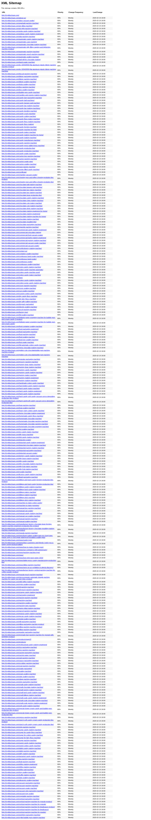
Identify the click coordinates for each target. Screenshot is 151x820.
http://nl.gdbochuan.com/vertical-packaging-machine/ (20, 799)
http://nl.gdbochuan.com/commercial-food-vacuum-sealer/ (22, 235)
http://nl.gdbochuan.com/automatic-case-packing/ (19, 42)
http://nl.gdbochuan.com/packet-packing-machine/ (19, 598)
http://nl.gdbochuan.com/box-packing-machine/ (18, 87)
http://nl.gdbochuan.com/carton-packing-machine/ (19, 159)
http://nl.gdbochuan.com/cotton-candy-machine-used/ (21, 272)
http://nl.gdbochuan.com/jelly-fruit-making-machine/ (20, 469)
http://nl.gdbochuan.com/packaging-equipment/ (18, 595)
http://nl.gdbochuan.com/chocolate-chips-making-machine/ (22, 200)
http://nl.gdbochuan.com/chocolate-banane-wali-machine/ (22, 187)
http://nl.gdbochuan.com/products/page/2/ (16, 639)
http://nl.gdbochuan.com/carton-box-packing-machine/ (21, 156)
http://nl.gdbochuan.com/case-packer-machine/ (18, 167)
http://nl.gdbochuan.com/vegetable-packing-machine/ (20, 796)
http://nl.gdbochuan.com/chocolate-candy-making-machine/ (23, 198)
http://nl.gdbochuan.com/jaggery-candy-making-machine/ (22, 456)
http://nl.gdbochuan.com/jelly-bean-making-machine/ (20, 458)
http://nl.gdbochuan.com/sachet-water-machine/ (19, 655)
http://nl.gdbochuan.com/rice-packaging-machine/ (19, 647)
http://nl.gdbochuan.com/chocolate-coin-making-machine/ (22, 206)
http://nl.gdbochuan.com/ (10, 15)
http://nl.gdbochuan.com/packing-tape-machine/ (19, 606)
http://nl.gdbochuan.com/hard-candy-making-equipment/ (22, 391)
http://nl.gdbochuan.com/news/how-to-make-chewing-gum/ (23, 547)
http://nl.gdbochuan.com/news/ (12, 555)
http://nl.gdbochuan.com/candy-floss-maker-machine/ (21, 119)
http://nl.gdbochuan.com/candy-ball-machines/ (18, 100)
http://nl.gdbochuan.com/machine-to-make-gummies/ (20, 505)
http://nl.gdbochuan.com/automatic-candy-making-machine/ (23, 39)
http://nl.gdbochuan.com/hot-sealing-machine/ (18, 429)
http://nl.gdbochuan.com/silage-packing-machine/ (19, 679)
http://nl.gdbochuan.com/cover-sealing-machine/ (19, 288)
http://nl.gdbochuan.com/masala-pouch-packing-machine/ (22, 574)
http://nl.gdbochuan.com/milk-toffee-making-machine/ (20, 582)
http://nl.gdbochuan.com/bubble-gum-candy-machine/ (21, 92)
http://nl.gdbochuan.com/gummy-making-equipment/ (20, 378)
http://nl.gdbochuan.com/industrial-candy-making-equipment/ (23, 442)
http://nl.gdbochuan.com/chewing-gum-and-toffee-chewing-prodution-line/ (28, 182)
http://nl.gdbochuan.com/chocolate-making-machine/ (20, 219)
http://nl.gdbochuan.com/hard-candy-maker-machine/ (21, 388)
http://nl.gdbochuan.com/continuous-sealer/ (17, 262)
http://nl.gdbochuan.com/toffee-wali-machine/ (17, 770)
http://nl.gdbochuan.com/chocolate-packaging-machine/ (21, 224)
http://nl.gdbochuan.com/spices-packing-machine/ (19, 717)
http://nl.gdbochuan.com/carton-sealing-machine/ (19, 164)
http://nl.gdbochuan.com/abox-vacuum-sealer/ (18, 20)
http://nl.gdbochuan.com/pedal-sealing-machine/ (19, 619)
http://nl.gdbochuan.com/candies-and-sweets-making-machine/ (24, 95)
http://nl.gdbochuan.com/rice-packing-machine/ (18, 650)
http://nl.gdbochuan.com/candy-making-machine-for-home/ (23, 135)
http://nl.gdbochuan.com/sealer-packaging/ (17, 668)
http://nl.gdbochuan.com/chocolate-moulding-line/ (19, 222)
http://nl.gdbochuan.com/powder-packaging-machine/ (21, 632)
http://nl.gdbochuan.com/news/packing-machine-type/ (21, 552)
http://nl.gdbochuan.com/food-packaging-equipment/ (20, 329)
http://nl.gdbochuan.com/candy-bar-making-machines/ (21, 108)
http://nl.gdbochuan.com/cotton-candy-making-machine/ (21, 280)
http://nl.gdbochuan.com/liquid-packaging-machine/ (20, 477)
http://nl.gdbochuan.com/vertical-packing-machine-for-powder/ (24, 812)
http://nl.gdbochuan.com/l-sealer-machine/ (17, 472)
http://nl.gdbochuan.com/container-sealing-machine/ (20, 254)
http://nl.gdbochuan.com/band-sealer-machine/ (18, 62)
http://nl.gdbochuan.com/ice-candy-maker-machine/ (20, 432)
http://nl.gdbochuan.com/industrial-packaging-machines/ (21, 450)
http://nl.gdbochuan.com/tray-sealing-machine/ (18, 772)
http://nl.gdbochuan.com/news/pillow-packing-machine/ (21, 565)
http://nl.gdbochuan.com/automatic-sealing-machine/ (20, 57)
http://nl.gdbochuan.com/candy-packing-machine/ (19, 143)
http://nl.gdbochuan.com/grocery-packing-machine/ (20, 362)
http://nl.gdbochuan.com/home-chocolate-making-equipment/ (23, 413)
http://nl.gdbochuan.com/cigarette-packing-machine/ (20, 227)
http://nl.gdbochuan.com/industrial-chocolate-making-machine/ (24, 445)
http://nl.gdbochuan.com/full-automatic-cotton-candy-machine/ (24, 345)
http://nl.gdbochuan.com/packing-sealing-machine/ (19, 603)
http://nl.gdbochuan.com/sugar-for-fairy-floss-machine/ (21, 738)
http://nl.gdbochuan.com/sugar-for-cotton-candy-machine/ (22, 735)
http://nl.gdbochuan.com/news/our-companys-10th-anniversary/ (24, 550)
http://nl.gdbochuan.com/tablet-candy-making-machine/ (21, 748)
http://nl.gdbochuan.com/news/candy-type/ (17, 540)
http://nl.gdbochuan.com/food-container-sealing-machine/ (22, 326)
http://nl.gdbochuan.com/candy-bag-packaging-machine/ (22, 98)
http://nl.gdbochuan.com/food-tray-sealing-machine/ (20, 340)
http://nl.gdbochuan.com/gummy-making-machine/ (19, 380)
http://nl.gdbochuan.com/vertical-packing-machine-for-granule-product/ (27, 801)
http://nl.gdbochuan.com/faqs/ (12, 278)
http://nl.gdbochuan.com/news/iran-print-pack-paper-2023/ (22, 558)
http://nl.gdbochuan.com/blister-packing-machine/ (19, 79)
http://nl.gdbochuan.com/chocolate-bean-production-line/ (22, 195)
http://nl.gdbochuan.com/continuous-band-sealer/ (19, 259)
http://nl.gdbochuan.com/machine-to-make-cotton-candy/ (22, 503)
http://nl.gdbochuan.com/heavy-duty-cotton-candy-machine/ (23, 410)
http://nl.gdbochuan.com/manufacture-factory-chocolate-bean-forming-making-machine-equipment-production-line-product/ (27, 525)
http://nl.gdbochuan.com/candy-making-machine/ (19, 137)
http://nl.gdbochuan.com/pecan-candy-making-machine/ (21, 616)
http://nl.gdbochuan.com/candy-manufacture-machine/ (21, 140)
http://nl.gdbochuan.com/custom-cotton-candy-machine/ (22, 293)
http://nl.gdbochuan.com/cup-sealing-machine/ (18, 291)
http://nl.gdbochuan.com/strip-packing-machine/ (19, 727)
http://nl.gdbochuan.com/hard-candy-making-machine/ (21, 394)
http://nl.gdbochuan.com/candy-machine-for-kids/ (19, 129)
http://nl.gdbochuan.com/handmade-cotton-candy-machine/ (23, 383)
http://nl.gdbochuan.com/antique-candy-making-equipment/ (23, 34)
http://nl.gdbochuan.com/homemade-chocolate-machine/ (22, 418)
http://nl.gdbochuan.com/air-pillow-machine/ (17, 26)
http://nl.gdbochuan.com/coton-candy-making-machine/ (21, 267)
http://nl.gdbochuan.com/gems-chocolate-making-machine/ (23, 348)
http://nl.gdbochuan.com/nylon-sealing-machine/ (19, 584)
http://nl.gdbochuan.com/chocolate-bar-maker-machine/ (21, 190)
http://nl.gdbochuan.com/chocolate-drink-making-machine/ (22, 208)
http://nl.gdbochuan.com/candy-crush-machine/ (18, 114)
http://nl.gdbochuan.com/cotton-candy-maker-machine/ (21, 275)
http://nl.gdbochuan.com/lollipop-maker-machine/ (19, 492)
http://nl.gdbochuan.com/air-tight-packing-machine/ (20, 28)
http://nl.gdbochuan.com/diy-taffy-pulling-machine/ (19, 301)
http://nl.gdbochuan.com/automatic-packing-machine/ (20, 51)
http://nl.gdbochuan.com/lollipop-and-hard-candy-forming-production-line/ (27, 484)
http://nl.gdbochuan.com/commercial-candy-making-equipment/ (24, 230)
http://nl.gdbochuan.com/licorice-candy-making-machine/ (22, 474)
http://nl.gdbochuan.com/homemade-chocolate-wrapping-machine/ (25, 426)
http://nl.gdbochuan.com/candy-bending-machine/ (19, 111)
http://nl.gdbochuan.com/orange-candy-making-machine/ (22, 592)
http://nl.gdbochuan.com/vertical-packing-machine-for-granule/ (24, 804)
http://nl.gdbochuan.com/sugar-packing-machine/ (19, 740)
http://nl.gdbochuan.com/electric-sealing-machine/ (19, 307)
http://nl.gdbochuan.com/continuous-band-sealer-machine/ (22, 256)
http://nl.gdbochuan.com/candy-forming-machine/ (19, 127)
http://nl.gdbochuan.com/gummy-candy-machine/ (19, 370)
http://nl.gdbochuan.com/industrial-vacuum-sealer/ (19, 453)
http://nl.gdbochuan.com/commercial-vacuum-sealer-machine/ (24, 243)
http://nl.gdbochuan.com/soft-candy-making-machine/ (21, 706)
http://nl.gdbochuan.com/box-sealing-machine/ (18, 90)
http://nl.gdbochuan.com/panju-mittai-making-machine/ (21, 608)
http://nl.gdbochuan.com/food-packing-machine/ (19, 334)
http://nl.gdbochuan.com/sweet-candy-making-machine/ (21, 743)
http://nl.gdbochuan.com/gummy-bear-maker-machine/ (21, 364)
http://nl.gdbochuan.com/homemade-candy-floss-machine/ (22, 416)
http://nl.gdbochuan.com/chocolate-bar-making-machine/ (22, 192)
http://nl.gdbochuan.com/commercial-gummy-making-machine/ (24, 240)
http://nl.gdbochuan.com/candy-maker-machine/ (19, 132)
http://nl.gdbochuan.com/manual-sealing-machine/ (19, 521)
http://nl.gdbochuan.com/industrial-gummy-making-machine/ (23, 448)
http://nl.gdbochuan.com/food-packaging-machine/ (19, 332)
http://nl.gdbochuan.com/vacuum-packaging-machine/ (21, 783)
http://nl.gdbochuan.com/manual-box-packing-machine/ (21, 508)
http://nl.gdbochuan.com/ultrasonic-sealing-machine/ (20, 780)
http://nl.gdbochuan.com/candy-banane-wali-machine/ (21, 103)
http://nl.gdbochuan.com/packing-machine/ (17, 600)
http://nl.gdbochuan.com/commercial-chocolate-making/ (21, 232)
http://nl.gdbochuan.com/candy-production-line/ (18, 148)
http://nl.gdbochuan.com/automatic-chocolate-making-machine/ (24, 44)
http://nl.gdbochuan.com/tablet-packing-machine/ (19, 751)
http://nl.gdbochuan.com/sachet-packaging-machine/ (20, 652)
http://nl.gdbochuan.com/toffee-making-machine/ (19, 767)
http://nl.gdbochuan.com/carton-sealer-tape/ (17, 161)
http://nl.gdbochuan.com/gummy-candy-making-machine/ (22, 372)
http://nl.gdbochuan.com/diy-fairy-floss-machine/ (19, 299)
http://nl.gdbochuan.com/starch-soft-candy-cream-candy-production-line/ (28, 724)
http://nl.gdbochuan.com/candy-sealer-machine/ (19, 153)
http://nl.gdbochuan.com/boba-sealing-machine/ (18, 84)
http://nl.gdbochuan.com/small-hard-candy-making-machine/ (23, 692)
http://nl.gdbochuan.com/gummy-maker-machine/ (19, 375)
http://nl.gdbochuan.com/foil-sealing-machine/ (18, 315)
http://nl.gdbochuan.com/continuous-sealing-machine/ (21, 264)
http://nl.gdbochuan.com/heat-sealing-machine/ (18, 408)
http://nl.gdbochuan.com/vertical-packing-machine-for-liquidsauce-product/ (28, 807)
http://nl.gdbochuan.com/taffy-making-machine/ (18, 754)
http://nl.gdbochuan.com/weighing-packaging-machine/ (21, 815)
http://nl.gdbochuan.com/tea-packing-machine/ (18, 759)
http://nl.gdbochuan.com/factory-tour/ (15, 312)
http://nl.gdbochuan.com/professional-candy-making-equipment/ (24, 645)
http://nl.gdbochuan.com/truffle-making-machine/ (19, 775)
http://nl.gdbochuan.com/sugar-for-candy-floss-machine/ (22, 732)
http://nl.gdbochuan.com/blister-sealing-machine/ (19, 82)
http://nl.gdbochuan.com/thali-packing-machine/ (18, 762)
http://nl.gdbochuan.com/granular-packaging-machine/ (21, 359)
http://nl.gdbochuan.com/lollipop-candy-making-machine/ (22, 487)
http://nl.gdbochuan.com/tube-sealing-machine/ (18, 777)
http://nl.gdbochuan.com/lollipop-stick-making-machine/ (21, 500)
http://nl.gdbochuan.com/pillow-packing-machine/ (19, 629)
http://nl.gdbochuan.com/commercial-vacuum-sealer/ (20, 246)
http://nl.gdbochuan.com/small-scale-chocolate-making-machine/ (25, 700)
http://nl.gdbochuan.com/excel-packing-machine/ (19, 309)
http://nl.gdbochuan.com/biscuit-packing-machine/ (19, 74)
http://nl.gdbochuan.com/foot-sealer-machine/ (18, 342)
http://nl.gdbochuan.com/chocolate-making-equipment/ (21, 214)
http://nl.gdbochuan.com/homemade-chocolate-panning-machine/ (25, 424)
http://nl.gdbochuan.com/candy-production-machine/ (20, 151)
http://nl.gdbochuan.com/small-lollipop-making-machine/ (21, 695)
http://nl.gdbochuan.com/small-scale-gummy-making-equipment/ (24, 703)
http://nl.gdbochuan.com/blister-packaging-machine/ (20, 76)
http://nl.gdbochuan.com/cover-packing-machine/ (19, 285)
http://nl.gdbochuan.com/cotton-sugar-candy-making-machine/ (24, 283)
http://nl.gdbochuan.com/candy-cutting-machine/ (19, 116)
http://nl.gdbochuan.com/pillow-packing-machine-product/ (22, 627)
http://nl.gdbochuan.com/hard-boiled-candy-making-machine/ (23, 386)
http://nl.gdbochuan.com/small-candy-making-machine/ (21, 684)
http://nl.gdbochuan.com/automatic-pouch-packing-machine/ (23, 54)
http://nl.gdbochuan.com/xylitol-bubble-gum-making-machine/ (23, 817)
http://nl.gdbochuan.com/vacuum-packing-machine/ (20, 785)
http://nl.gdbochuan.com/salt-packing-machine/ (18, 658)
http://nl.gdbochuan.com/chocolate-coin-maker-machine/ (22, 203)
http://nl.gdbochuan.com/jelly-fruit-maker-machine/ (19, 466)
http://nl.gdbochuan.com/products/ (14, 642)
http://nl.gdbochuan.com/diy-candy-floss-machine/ (19, 296)
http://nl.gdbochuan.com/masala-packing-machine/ (20, 533)
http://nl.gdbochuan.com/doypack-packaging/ (18, 304)
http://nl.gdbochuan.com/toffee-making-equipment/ (19, 764)
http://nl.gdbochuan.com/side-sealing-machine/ (18, 676)
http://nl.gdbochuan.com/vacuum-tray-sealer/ (18, 793)
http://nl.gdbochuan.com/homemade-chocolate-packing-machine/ (25, 421)
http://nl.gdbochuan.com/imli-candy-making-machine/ (20, 437)
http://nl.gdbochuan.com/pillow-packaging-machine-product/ (23, 624)
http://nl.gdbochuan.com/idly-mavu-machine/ (17, 434)
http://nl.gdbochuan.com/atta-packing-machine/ (18, 36)
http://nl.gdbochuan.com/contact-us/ (14, 251)
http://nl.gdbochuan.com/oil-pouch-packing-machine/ (20, 590)
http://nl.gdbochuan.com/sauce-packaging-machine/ (20, 660)
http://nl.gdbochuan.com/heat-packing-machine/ (19, 405)
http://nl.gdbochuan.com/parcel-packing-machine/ (19, 611)
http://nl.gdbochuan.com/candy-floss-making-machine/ (21, 121)
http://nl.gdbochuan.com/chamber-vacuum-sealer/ (19, 175)
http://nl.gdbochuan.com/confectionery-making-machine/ (22, 248)
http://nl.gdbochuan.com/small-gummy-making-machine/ (22, 690)
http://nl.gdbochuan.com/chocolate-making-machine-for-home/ (24, 216)
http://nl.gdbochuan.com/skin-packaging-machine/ (19, 682)
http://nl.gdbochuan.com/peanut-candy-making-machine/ (22, 613)
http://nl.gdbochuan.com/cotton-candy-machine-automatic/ (22, 270)
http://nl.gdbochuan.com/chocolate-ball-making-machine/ (22, 184)
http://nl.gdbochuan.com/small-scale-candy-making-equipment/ (24, 698)
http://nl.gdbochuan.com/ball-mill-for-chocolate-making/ (21, 59)
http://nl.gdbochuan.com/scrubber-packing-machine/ (20, 663)
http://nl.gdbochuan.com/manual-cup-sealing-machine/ (21, 516)
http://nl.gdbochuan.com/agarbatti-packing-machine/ (20, 23)
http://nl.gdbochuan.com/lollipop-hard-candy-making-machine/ (24, 489)
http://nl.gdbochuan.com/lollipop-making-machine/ (19, 495)
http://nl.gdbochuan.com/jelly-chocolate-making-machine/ (22, 464)
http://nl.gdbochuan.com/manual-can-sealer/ (17, 511)
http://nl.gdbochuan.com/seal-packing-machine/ (18, 666)
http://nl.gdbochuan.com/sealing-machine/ (16, 671)
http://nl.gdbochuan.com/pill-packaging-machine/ (19, 621)
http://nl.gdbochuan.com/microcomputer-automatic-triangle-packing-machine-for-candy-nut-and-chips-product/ (26, 578)
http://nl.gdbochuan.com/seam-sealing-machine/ (19, 674)
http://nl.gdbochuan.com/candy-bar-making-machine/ (20, 106)
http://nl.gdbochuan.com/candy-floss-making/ (18, 124)
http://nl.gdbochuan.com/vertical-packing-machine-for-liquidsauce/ (25, 809)
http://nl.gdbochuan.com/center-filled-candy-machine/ (21, 169)
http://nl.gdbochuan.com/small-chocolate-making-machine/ (22, 687)
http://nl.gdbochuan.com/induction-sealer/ (16, 440)
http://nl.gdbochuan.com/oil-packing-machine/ (18, 587)
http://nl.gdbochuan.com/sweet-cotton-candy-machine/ (21, 746)
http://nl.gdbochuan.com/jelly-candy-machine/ (18, 461)
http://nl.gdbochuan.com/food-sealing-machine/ (18, 337)
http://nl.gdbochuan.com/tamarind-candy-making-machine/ (22, 756)
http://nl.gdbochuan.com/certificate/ (14, 172)
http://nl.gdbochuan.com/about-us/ (14, 18)
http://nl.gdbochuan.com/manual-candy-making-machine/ (22, 513)
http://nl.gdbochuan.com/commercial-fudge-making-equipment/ (24, 238)
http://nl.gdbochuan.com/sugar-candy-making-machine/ (21, 730)
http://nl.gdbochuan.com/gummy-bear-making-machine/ (21, 367)
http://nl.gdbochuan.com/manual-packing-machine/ (20, 519)
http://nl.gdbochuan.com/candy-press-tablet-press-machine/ (23, 145)
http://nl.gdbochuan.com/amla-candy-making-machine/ (21, 31)
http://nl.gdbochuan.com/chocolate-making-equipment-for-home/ (24, 211)
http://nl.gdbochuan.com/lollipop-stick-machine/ (18, 497)
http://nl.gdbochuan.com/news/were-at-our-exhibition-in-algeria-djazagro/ (27, 567)
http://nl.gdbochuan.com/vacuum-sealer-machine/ (19, 788)
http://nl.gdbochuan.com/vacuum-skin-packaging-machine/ (23, 791)
